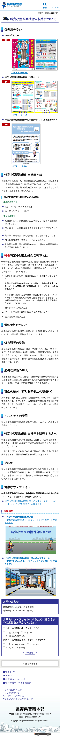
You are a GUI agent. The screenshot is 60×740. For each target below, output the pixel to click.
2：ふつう (28, 632)
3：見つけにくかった (15, 647)
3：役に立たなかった (15, 636)
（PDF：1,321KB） (20, 115)
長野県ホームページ (15, 679)
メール (8, 675)
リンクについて (12, 693)
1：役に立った (12, 632)
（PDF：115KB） (19, 166)
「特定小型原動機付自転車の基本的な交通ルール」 (28, 558)
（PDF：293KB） (19, 72)
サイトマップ (11, 672)
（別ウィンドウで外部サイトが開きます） (31, 520)
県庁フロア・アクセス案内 (18, 683)
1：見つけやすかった (15, 644)
